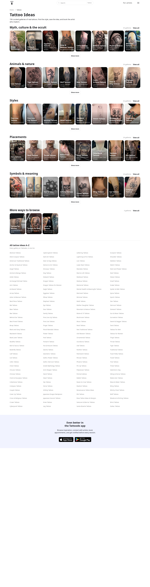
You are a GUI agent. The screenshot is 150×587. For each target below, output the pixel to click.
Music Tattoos (81, 321)
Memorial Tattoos (82, 285)
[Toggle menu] (138, 3)
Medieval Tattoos (82, 277)
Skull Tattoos (114, 273)
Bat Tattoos (13, 305)
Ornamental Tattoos (83, 338)
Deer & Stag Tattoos (50, 261)
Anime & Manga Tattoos (18, 273)
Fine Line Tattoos (49, 321)
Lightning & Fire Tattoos (85, 257)
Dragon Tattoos (48, 281)
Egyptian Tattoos (48, 293)
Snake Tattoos (114, 285)
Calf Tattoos (14, 354)
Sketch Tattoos (115, 265)
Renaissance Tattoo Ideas (85, 390)
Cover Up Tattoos (15, 394)
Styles (14, 100)
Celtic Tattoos (14, 362)
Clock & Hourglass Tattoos (18, 378)
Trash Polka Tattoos (116, 354)
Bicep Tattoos (14, 325)
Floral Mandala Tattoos (51, 329)
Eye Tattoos (47, 305)
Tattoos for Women (116, 334)
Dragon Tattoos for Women (52, 285)
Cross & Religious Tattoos (18, 398)
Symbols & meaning (24, 173)
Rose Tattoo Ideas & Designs (86, 398)
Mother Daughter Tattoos (85, 305)
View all (136, 28)
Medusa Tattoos (82, 281)
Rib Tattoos (80, 394)
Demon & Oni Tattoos (50, 265)
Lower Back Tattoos (83, 265)
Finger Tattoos (48, 325)
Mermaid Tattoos (82, 293)
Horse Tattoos (47, 386)
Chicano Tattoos (15, 370)
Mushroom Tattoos (83, 317)
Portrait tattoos (82, 374)
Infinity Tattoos (48, 390)
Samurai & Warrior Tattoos (86, 402)
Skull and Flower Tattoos (118, 269)
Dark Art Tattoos (48, 257)
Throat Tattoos (115, 342)
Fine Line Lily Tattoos (50, 317)
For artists (127, 3)
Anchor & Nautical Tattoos (18, 265)
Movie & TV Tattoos (83, 313)
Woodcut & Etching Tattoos (119, 398)
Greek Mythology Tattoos (51, 366)
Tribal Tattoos (114, 366)
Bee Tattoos (14, 313)
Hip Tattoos (47, 382)
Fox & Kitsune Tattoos (50, 346)
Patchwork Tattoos (83, 354)
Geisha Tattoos (48, 350)
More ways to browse (25, 210)
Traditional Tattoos (116, 350)
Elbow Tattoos (48, 297)
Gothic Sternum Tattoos (51, 362)
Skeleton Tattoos (115, 261)
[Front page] (12, 3)
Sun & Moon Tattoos (117, 313)
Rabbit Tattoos (81, 378)
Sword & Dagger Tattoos (118, 321)
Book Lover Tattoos (16, 338)
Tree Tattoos (114, 362)
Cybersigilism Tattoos (50, 253)
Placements (18, 137)
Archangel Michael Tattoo (18, 281)
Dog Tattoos (47, 273)
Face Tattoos (47, 309)
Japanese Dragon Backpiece (52, 394)
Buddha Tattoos (15, 342)
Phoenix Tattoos (82, 362)
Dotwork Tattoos (48, 277)
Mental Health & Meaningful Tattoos (89, 289)
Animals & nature (22, 64)
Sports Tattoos (115, 297)
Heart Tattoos (47, 378)
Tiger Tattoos (114, 346)
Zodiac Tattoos (115, 406)
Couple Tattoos (15, 390)
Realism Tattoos (82, 386)
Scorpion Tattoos (115, 253)
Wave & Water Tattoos (117, 382)
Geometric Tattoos (49, 354)
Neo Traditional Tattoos (84, 329)
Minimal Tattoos (82, 297)
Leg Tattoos (47, 406)
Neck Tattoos (81, 325)
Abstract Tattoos (15, 253)
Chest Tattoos (14, 366)
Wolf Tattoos (114, 394)
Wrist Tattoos (114, 402)
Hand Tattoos (47, 374)
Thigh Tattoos (114, 338)
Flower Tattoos (48, 334)
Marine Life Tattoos (83, 273)
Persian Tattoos (82, 358)
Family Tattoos (48, 313)
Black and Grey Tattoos (17, 329)
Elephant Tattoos (49, 301)
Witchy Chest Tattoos (117, 390)
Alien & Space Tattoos (17, 257)
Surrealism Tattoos (116, 317)
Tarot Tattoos (114, 325)
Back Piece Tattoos (16, 301)
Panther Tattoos (82, 350)
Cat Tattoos (13, 358)
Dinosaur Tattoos (49, 269)
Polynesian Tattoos (83, 370)
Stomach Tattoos (115, 309)
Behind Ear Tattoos (16, 317)
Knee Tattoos (47, 402)
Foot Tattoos (47, 338)
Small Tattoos (114, 281)
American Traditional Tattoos (19, 261)
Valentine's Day (115, 370)
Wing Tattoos (114, 386)
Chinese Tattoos (15, 374)
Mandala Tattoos (82, 269)
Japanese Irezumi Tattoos (51, 398)
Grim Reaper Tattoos (50, 370)
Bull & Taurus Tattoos (17, 346)
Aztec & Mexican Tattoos (18, 297)
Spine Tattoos (114, 293)
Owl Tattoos (81, 346)
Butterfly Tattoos (15, 350)
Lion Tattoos (81, 261)
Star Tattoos (114, 301)
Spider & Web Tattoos (117, 289)
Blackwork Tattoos (16, 334)
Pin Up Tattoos (81, 366)
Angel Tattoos (14, 269)
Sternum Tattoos (115, 305)
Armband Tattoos (15, 289)
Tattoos (89, 3)
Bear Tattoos (14, 309)
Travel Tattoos (114, 358)
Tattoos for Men (115, 329)
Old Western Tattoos (84, 334)
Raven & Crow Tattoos (84, 382)
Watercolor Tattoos (116, 378)
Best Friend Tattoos (16, 321)
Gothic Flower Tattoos (50, 358)
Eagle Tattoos (47, 289)
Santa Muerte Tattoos (84, 406)
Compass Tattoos (15, 386)
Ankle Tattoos (14, 277)
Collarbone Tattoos (16, 382)
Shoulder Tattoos (116, 257)
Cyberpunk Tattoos (16, 406)
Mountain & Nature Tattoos (86, 309)
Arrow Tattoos (14, 293)
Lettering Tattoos (82, 253)
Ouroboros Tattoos (83, 342)
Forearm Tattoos (48, 342)
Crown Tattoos (14, 402)
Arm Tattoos (14, 285)
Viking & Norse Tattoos (118, 374)
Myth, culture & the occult (28, 27)
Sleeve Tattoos (115, 277)
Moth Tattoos (81, 301)
